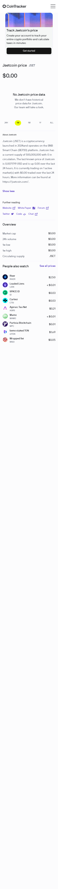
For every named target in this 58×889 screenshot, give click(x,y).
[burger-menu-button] (53, 6)
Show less (9, 191)
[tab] (6, 123)
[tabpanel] (10, 78)
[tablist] (29, 123)
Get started (29, 51)
